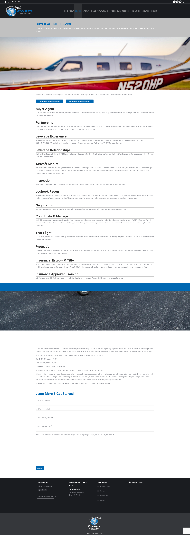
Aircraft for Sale (105, 486)
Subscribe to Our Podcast (46, 496)
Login (8, 2)
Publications (104, 496)
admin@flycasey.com (20, 2)
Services (102, 491)
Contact (102, 500)
